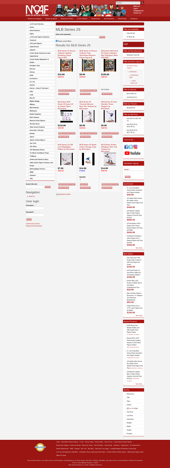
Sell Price (130, 412)
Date (136, 408)
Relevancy (130, 394)
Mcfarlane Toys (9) (133, 55)
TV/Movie (33, 156)
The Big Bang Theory (37, 150)
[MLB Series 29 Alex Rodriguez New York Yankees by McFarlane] (110, 165)
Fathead (32, 175)
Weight (129, 423)
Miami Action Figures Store (135, 452)
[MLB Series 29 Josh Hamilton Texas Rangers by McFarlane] (110, 122)
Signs (32, 34)
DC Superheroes (135, 445)
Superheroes (95, 19)
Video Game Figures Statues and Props (41, 164)
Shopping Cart (138, 11)
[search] (128, 3)
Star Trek (33, 143)
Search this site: (31, 184)
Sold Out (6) (131, 33)
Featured (33, 40)
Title (128, 397)
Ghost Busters (35, 30)
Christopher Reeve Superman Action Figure (92, 452)
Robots (32, 133)
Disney (32, 72)
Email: (127, 169)
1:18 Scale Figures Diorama (39, 37)
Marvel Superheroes (62, 448)
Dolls (31, 75)
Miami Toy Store (61, 455)
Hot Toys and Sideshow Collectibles (67, 452)
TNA (31, 178)
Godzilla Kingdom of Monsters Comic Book (123, 448)
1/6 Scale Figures (36, 43)
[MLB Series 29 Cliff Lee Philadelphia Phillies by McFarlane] (66, 165)
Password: (30, 212)
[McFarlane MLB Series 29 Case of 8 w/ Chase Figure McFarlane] (66, 122)
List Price (130, 415)
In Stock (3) (130, 37)
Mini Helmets (34, 108)
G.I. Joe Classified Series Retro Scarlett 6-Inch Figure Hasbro (134, 190)
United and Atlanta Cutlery (39, 159)
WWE (31, 172)
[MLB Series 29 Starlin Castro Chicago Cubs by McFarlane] (88, 165)
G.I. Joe (32, 82)
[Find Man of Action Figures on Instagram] (135, 148)
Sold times (130, 419)
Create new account (32, 224)
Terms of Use (108, 442)
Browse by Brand (51, 19)
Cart (126, 44)
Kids (31, 91)
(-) (127, 66)
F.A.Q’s (81, 442)
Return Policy (99, 442)
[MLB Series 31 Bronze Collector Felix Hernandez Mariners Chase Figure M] (88, 71)
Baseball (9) (131, 108)
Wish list (31, 196)
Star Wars (33, 146)
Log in (135, 8)
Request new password (34, 226)
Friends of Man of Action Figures (116, 452)
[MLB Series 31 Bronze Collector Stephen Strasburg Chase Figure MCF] (66, 71)
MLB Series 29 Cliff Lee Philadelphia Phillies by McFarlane (66, 147)
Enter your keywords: (63, 34)
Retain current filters (64, 41)
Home (58, 442)
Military (32, 104)
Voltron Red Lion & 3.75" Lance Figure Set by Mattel (134, 308)
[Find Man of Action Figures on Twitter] (131, 148)
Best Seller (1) (131, 93)
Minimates (33, 111)
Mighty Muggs (35, 101)
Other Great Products (37, 127)
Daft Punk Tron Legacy (102, 448)
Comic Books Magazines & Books (39, 60)
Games (32, 85)
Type (128, 401)
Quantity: (82, 177)
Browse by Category (35, 19)
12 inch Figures (82, 19)
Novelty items (35, 124)
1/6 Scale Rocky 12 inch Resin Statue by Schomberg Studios (134, 272)
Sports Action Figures (37, 140)
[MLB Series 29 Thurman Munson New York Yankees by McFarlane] (88, 122)
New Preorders (109, 19)
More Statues (34, 117)
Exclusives (34, 78)
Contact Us (137, 13)
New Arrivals (122, 19)
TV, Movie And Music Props (39, 153)
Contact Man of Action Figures (123, 442)
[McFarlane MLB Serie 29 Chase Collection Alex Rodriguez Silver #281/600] (110, 71)
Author (129, 405)
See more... (139, 248)
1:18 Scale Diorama (37, 24)
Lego (31, 95)
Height (129, 430)
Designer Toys (35, 65)
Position (129, 434)
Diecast (32, 69)
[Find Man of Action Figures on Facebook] (126, 148)
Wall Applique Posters (37, 169)
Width (129, 426)
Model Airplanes (35, 114)
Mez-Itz (32, 98)
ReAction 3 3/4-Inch (37, 130)
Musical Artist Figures (37, 120)
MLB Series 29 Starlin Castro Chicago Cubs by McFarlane (87, 147)
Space (32, 137)
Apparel (32, 50)
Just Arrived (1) (132, 97)
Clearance (133, 19)
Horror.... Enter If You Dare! (39, 88)
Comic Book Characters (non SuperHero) (40, 54)
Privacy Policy (89, 442)
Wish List (136, 6)
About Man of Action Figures (69, 442)
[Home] (37, 15)
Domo (32, 27)
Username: (30, 205)
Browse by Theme (67, 19)
